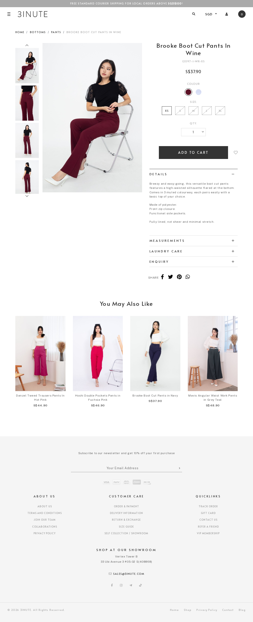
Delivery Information (126, 513)
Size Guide (126, 526)
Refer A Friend (208, 526)
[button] (27, 45)
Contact (228, 610)
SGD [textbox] (209, 14)
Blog (242, 610)
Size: (193, 102)
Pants (56, 32)
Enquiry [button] (159, 261)
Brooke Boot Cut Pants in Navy (155, 395)
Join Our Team (45, 519)
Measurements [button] (167, 240)
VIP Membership (208, 533)
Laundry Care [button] (166, 251)
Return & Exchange (126, 519)
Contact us (208, 519)
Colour (193, 84)
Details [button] (158, 174)
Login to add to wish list (236, 153)
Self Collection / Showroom (126, 533)
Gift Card (208, 513)
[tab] (193, 174)
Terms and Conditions (44, 513)
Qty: (193, 123)
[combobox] (210, 14)
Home (19, 32)
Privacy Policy (45, 533)
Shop (187, 610)
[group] (27, 65)
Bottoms (38, 32)
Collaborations (44, 526)
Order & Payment (126, 506)
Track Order (208, 506)
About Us (45, 506)
